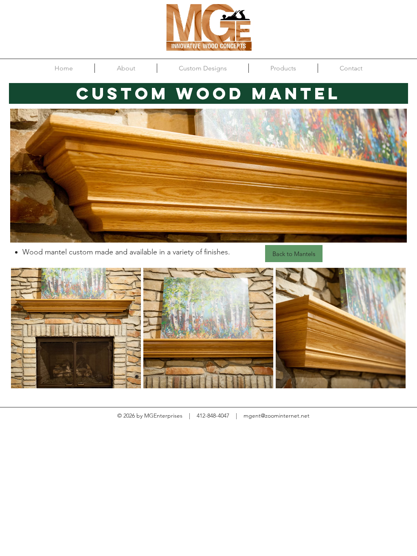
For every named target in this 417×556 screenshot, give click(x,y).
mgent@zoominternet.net (276, 415)
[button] (76, 328)
